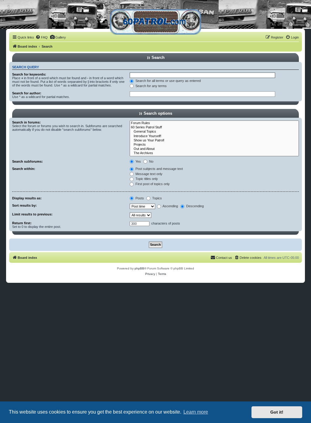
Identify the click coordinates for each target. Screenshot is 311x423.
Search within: (23, 169)
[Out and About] (214, 149)
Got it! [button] (276, 412)
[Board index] (155, 20)
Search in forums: (26, 122)
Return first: (22, 223)
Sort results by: (24, 205)
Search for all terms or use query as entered (168, 81)
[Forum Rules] (214, 123)
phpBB (139, 268)
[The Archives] (214, 153)
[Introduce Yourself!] (214, 136)
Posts (139, 198)
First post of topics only (152, 184)
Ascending (170, 206)
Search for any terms (151, 86)
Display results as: (27, 198)
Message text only (148, 174)
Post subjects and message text (159, 169)
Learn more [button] (195, 412)
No (150, 161)
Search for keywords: (29, 74)
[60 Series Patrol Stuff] (214, 127)
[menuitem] (42, 37)
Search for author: (26, 93)
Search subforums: (27, 161)
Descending (194, 206)
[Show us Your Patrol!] (214, 140)
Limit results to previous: (32, 214)
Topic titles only (146, 179)
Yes (138, 161)
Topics (156, 198)
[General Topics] (214, 132)
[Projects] (214, 145)
